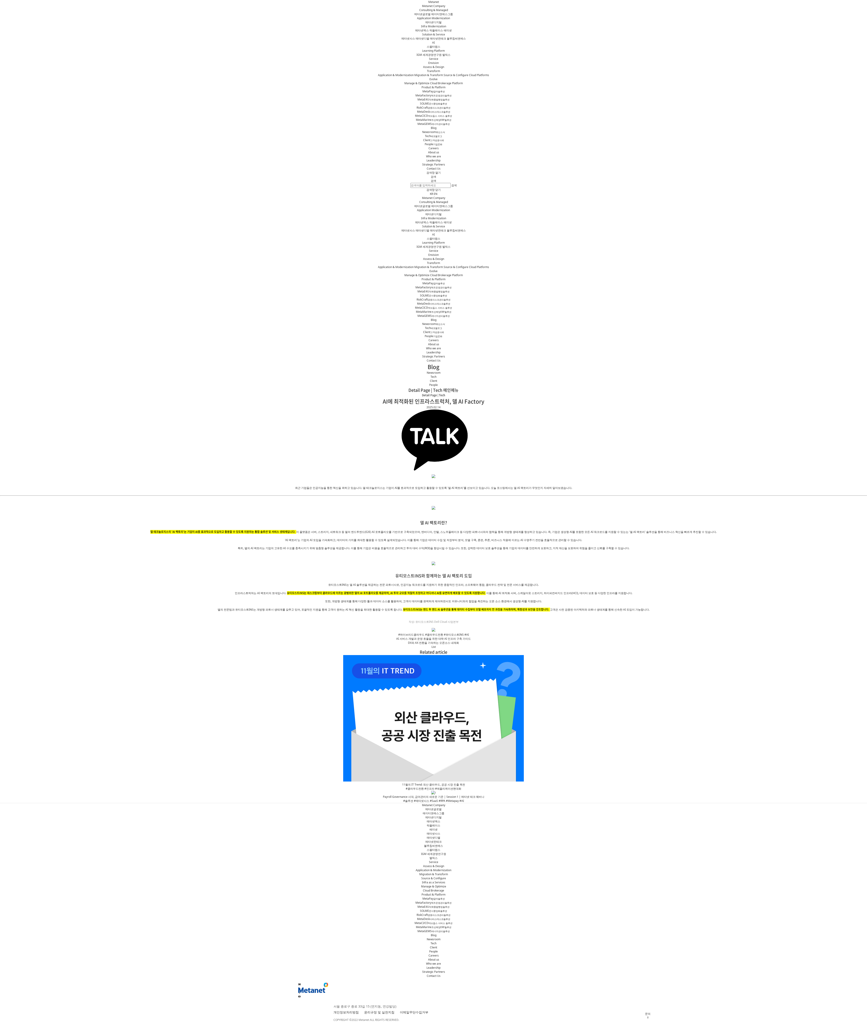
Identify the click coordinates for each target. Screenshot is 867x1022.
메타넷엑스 (422, 30)
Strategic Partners (433, 164)
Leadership (433, 160)
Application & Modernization (396, 75)
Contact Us (433, 168)
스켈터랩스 (433, 47)
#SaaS (434, 801)
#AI (466, 635)
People (433, 144)
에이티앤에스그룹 (442, 14)
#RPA (442, 801)
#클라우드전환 (434, 635)
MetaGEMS (433, 124)
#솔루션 (408, 801)
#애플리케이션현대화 (448, 789)
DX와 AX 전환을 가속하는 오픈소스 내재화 (433, 643)
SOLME (433, 103)
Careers (434, 148)
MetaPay (433, 91)
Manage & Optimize (416, 83)
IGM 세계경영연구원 (429, 55)
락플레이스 (436, 30)
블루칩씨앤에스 (456, 38)
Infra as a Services (433, 882)
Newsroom (433, 132)
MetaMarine (433, 120)
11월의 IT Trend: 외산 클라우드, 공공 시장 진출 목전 (433, 784)
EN (435, 194)
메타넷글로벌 (422, 14)
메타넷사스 (408, 38)
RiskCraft (433, 108)
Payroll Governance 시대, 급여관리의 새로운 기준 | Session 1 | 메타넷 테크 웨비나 (433, 797)
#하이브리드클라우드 (411, 635)
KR (431, 194)
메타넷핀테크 (438, 38)
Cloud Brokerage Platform (446, 83)
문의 (647, 1014)
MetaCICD (433, 116)
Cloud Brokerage (433, 890)
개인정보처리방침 (346, 1012)
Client (433, 140)
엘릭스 (446, 55)
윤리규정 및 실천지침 (379, 1012)
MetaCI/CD (433, 923)
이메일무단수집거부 (414, 1012)
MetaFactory (433, 95)
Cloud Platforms (479, 75)
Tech (433, 136)
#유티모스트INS (454, 635)
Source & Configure (456, 75)
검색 (433, 181)
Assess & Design (433, 67)
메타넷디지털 (433, 22)
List (433, 647)
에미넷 (448, 30)
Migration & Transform (428, 75)
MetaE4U (433, 99)
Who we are (433, 156)
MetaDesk (433, 112)
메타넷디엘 (422, 38)
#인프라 (429, 789)
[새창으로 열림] (299, 997)
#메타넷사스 (421, 801)
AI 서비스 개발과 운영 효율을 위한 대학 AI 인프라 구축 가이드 (433, 639)
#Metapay (452, 801)
